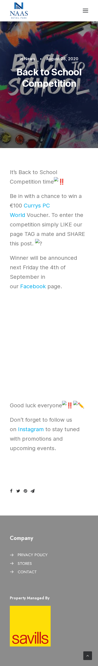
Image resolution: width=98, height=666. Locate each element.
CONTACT (27, 572)
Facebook (33, 286)
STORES (25, 563)
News (29, 58)
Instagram (31, 429)
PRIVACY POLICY (33, 555)
